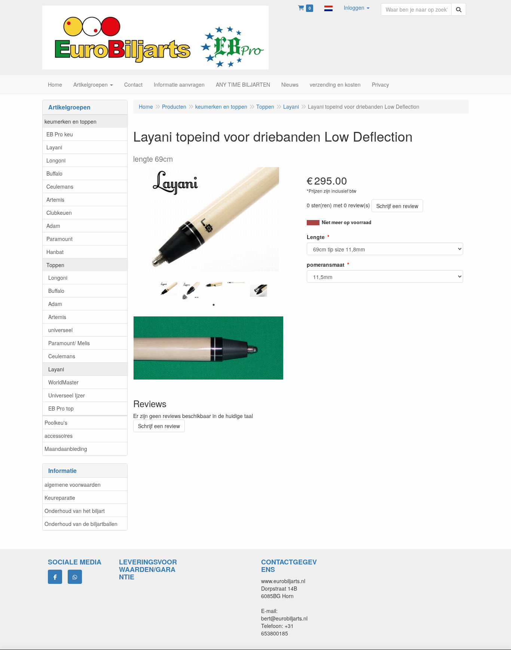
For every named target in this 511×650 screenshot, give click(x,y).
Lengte (316, 237)
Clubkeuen (59, 212)
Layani (54, 147)
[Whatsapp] (75, 577)
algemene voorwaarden (73, 484)
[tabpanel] (168, 289)
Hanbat (55, 252)
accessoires (59, 435)
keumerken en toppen (71, 121)
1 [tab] (213, 305)
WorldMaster (63, 382)
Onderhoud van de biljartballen (81, 523)
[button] (328, 7)
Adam (53, 225)
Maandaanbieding (66, 448)
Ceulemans (59, 186)
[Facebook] (55, 577)
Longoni (55, 160)
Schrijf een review (397, 206)
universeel (60, 330)
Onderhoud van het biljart (75, 510)
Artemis (55, 199)
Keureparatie (60, 497)
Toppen (55, 265)
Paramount (59, 238)
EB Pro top (61, 408)
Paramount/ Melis (69, 343)
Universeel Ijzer (66, 395)
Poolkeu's (56, 422)
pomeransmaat (326, 264)
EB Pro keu (59, 134)
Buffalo (54, 173)
